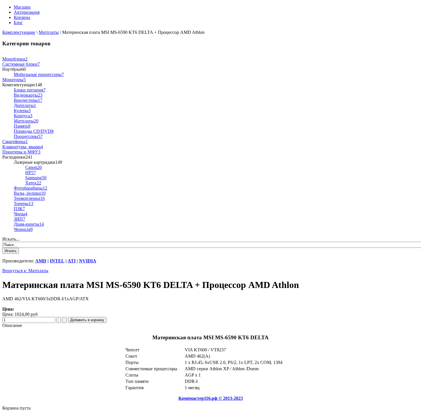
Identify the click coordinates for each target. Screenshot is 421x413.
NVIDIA (87, 260)
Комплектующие (18, 32)
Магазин (22, 7)
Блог (18, 22)
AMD (40, 260)
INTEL (57, 260)
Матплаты (49, 32)
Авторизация (27, 12)
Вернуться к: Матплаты (25, 270)
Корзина (22, 17)
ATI (72, 260)
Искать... (10, 239)
